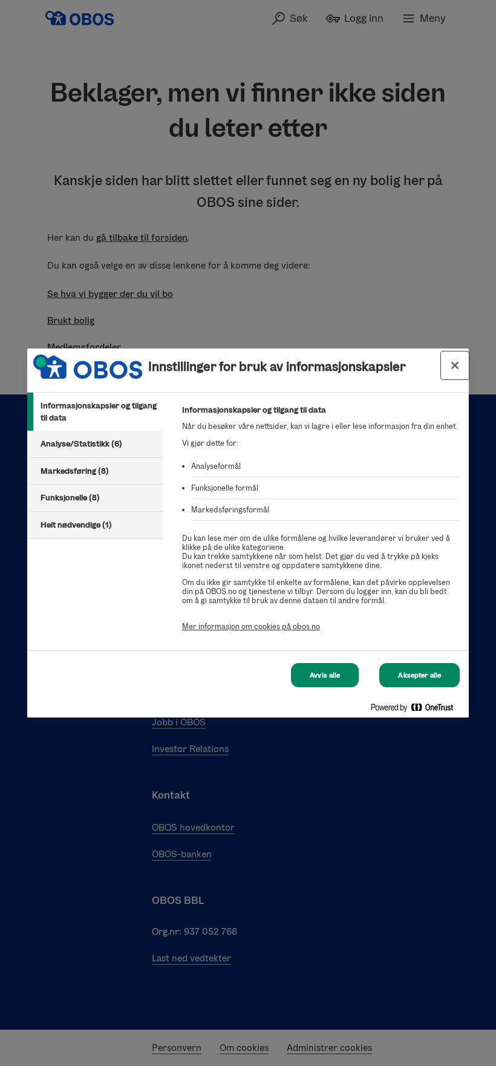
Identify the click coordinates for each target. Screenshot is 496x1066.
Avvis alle (325, 675)
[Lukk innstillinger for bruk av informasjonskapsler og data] (455, 365)
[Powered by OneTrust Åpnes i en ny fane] (417, 710)
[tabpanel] (320, 525)
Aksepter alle (419, 675)
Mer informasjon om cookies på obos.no (251, 626)
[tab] (95, 412)
